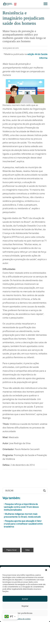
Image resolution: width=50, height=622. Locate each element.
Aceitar (25, 599)
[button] (46, 570)
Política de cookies (24, 619)
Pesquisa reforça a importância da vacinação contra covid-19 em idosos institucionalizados (21, 507)
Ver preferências (25, 613)
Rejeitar (25, 606)
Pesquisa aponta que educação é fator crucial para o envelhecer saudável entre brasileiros (23, 523)
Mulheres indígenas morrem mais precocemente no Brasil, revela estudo (22, 515)
